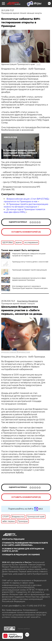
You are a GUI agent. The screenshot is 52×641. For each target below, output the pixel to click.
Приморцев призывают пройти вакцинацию (29, 270)
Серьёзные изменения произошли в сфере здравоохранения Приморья (29, 279)
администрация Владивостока (15, 352)
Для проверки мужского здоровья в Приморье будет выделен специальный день (30, 287)
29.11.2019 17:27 (7, 10)
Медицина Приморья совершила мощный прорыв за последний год (28, 255)
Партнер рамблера (24, 628)
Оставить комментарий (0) (26, 232)
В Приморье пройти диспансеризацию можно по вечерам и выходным (26, 205)
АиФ (38, 64)
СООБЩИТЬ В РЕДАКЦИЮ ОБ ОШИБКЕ (21, 554)
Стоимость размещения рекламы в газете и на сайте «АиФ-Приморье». (25, 544)
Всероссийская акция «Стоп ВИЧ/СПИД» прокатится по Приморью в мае (26, 200)
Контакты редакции (13, 539)
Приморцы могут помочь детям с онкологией (30, 262)
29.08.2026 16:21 (8, 301)
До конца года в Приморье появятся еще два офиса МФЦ (24, 210)
